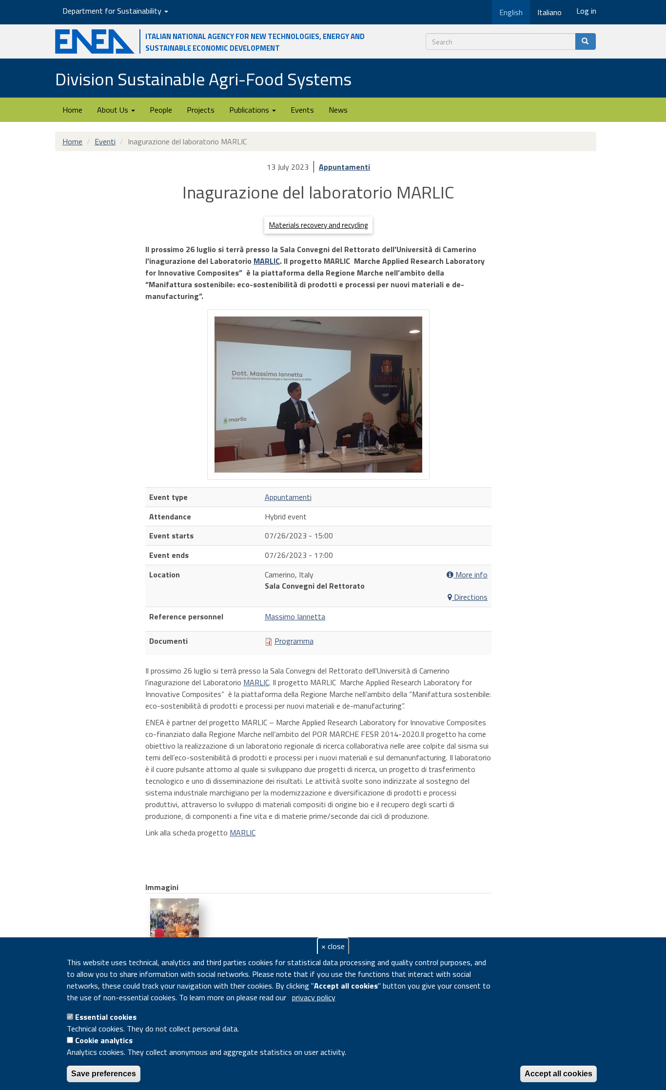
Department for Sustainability (112, 11)
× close (333, 946)
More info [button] (470, 574)
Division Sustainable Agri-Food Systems (203, 78)
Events (302, 110)
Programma (293, 641)
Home (72, 110)
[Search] (585, 41)
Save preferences (103, 1074)
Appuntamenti (344, 167)
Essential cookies (106, 1017)
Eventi (105, 141)
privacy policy (313, 997)
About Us (113, 110)
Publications (250, 110)
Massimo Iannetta (295, 616)
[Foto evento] (318, 394)
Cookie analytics (104, 1040)
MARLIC (267, 261)
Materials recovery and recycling (318, 225)
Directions (470, 597)
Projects (201, 110)
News (338, 110)
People (161, 110)
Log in (586, 11)
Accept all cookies (558, 1074)
